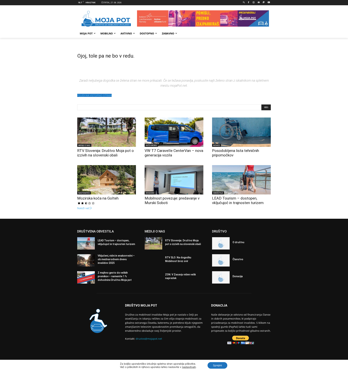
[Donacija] (221, 277)
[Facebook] (248, 3)
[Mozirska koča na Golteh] (106, 179)
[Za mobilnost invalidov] (106, 19)
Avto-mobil (151, 145)
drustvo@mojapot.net (149, 338)
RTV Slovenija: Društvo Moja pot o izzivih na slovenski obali (105, 152)
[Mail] (259, 3)
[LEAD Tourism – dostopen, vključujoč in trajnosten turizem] (241, 179)
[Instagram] (254, 3)
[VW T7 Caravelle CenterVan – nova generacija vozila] (174, 132)
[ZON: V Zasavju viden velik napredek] (153, 277)
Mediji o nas (84, 145)
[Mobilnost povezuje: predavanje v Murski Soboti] (174, 179)
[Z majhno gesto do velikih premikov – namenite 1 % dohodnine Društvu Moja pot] (86, 277)
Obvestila (218, 193)
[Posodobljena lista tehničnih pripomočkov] (241, 132)
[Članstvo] (221, 260)
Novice (216, 145)
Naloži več (83, 208)
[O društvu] (221, 243)
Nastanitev (84, 193)
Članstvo (238, 259)
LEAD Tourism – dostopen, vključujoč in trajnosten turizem (238, 200)
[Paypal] (264, 3)
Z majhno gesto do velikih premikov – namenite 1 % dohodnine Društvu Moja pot (115, 276)
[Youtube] (269, 3)
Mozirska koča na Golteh (98, 198)
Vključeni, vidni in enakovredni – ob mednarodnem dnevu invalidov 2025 (116, 259)
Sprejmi (217, 365)
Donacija (238, 276)
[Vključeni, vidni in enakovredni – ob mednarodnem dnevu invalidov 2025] (86, 260)
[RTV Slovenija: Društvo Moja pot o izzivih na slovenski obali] (106, 132)
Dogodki (150, 193)
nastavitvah (189, 366)
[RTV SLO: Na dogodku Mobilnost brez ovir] (153, 260)
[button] (243, 2)
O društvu (238, 242)
